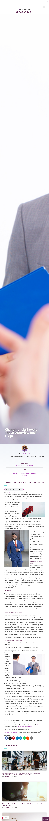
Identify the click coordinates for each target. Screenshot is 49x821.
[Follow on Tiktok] (30, 12)
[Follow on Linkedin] (20, 12)
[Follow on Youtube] (25, 12)
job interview (33, 473)
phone (38, 725)
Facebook (23, 726)
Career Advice (21, 465)
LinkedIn (29, 726)
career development (24, 473)
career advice (18, 471)
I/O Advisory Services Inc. (10, 732)
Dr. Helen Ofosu (25, 453)
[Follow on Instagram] (28, 12)
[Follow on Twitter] (22, 12)
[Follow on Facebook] (17, 12)
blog (16, 465)
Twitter (18, 726)
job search (24, 475)
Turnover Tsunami (13, 492)
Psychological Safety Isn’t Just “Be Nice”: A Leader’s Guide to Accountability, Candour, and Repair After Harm (21, 773)
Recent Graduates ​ (29, 465)
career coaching (26, 471)
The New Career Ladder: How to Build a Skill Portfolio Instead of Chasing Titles (22, 804)
